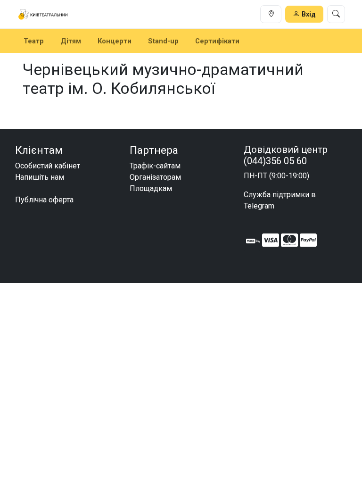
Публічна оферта (44, 199)
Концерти (115, 41)
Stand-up (163, 41)
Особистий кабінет (47, 165)
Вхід (309, 14)
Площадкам (151, 188)
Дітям (71, 41)
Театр (34, 41)
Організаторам (155, 177)
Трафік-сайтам (155, 165)
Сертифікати (217, 41)
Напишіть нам (39, 177)
